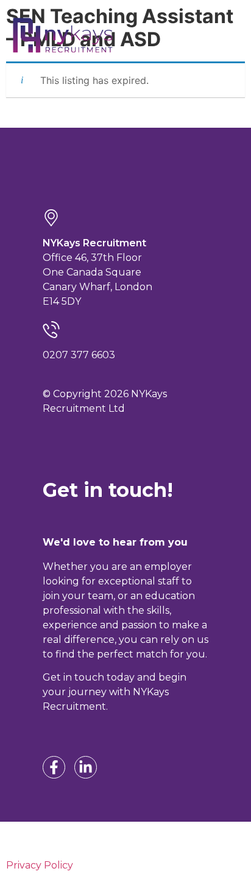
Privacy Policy (39, 865)
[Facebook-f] (54, 767)
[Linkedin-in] (85, 767)
